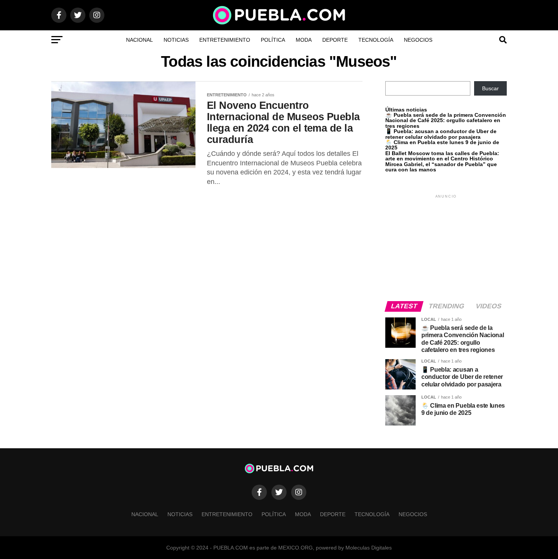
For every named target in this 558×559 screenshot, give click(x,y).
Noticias (176, 40)
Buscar (490, 88)
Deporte (335, 40)
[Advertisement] (446, 247)
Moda (304, 40)
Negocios (418, 40)
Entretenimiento (224, 40)
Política (273, 40)
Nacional (139, 40)
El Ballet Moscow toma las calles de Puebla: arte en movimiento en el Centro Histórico (442, 156)
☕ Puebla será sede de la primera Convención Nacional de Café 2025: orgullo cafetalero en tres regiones (445, 120)
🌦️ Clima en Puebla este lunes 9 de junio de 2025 (442, 145)
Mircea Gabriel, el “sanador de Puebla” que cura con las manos (441, 167)
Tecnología (375, 40)
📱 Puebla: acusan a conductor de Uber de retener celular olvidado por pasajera (441, 134)
